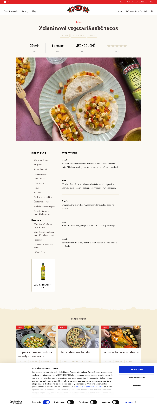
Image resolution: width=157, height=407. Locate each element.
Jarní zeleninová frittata (75, 352)
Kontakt (122, 2)
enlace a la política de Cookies (90, 387)
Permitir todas (137, 370)
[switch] (70, 402)
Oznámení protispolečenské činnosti (137, 2)
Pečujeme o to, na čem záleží (136, 11)
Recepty (25, 11)
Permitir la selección (136, 378)
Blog (34, 11)
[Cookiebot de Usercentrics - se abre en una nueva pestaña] (16, 402)
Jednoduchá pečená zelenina (121, 352)
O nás (120, 11)
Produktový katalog (11, 11)
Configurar (128, 402)
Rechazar (136, 386)
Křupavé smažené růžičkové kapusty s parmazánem (35, 354)
